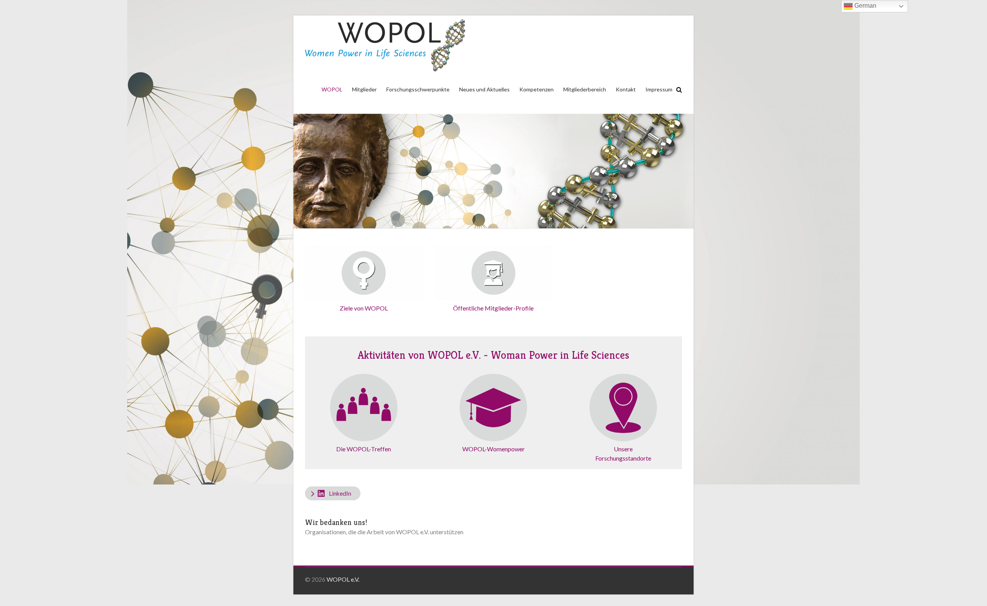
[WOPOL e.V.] (385, 45)
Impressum (658, 89)
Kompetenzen (536, 89)
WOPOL (332, 89)
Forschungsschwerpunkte (418, 89)
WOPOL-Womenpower (493, 448)
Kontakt (626, 89)
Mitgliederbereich (584, 89)
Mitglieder (364, 89)
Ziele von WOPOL (364, 308)
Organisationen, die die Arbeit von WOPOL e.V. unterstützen (384, 531)
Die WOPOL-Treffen (363, 448)
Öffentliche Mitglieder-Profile (493, 308)
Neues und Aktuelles (484, 89)
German (864, 5)
